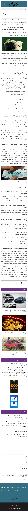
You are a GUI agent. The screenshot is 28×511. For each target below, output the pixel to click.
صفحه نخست (24, 487)
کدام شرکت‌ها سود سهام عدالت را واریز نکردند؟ (14, 14)
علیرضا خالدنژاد (10, 508)
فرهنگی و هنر (6, 487)
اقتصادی (18, 487)
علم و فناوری (12, 487)
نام (26, 456)
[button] (4, 4)
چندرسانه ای (4, 490)
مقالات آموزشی (11, 490)
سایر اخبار (19, 493)
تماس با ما (9, 493)
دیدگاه (25, 439)
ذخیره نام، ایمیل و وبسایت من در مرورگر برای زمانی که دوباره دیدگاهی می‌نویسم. (15, 476)
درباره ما (14, 493)
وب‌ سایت (24, 468)
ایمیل (25, 462)
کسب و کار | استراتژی (21, 490)
